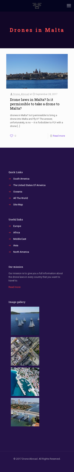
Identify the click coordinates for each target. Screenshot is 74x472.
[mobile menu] (69, 5)
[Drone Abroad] (37, 5)
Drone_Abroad (21, 94)
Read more (59, 135)
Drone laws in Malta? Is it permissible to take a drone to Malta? (34, 104)
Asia (15, 245)
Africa (16, 232)
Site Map (18, 204)
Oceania (17, 191)
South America (21, 178)
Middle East (19, 239)
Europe (17, 226)
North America (21, 251)
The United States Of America (29, 185)
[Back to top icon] (66, 464)
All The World (20, 198)
